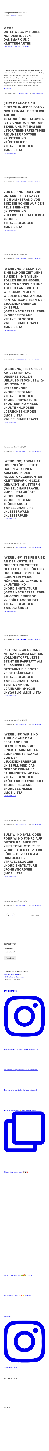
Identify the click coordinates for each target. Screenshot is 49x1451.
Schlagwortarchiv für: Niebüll (15, 12)
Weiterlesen (7, 88)
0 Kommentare (23, 93)
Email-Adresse (9, 948)
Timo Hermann (38, 93)
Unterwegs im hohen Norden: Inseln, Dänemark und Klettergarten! (22, 37)
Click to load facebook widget (14, 977)
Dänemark (7, 47)
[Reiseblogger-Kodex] (21, 1397)
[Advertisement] (24, 1426)
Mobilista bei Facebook (11, 974)
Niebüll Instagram (10, 153)
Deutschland (16, 47)
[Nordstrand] (24, 59)
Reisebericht (25, 47)
